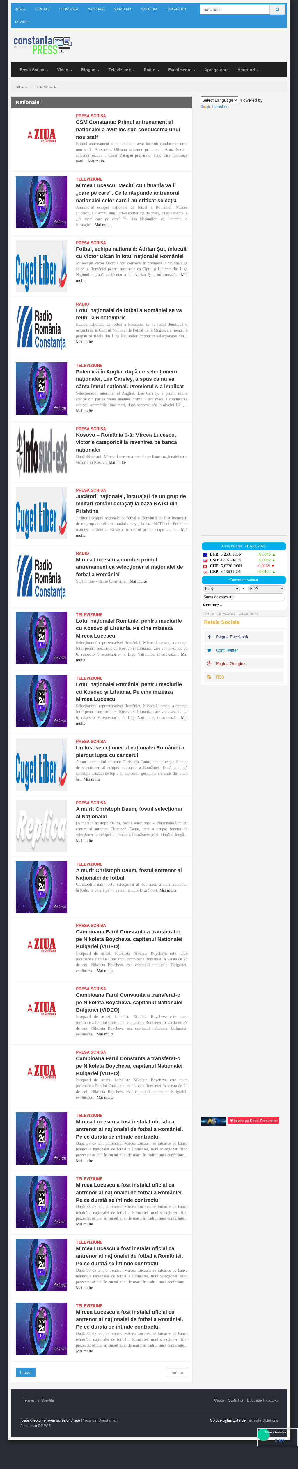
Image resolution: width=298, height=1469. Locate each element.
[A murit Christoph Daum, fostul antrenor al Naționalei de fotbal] (41, 887)
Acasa (20, 9)
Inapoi (25, 1372)
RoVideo (22, 22)
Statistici (235, 1400)
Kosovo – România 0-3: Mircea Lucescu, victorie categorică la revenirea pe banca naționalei (126, 442)
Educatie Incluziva (262, 1400)
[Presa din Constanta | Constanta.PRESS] (42, 45)
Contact (42, 9)
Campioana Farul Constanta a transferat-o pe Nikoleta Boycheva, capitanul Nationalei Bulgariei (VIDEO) (129, 939)
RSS (219, 677)
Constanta (68, 9)
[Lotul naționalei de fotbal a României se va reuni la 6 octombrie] (41, 327)
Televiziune (120, 69)
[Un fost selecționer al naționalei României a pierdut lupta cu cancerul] (41, 764)
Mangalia (123, 9)
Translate (220, 106)
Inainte (177, 1372)
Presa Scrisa (32, 69)
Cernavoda (177, 9)
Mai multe (96, 161)
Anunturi (246, 69)
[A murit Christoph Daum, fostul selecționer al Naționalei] (41, 826)
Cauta (219, 1400)
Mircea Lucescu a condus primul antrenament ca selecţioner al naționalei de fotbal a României (129, 567)
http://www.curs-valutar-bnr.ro (237, 613)
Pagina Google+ (230, 663)
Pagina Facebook (231, 637)
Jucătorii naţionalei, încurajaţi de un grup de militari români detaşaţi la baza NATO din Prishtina (131, 503)
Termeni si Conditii (38, 1400)
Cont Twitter (226, 650)
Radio (150, 69)
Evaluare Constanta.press (277, 1432)
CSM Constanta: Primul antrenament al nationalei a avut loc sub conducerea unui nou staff (128, 129)
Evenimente (180, 69)
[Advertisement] (244, 322)
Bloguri (89, 69)
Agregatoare (216, 69)
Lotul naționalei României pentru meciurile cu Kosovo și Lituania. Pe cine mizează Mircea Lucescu (129, 628)
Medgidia (149, 9)
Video (63, 69)
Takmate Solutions (262, 1420)
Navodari (96, 9)
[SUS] (286, 1457)
